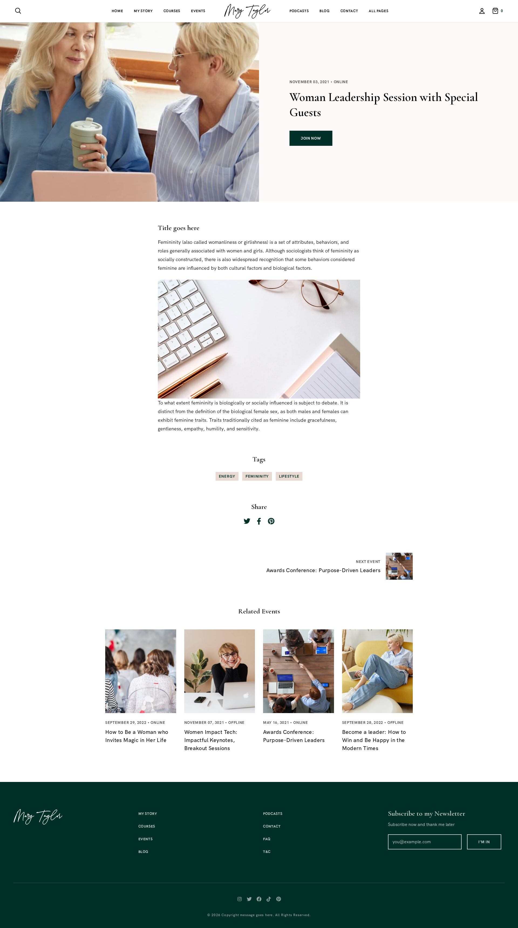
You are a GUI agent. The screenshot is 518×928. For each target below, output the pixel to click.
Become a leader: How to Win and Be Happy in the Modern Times (374, 740)
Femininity (257, 476)
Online (341, 81)
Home (117, 11)
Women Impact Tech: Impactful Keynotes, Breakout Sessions (211, 740)
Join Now (311, 138)
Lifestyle (289, 476)
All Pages (378, 11)
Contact (349, 11)
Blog (324, 11)
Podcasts (299, 11)
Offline (236, 722)
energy (227, 476)
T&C (267, 851)
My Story (143, 11)
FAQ (267, 839)
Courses (171, 11)
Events (198, 11)
